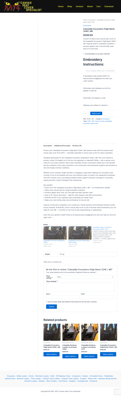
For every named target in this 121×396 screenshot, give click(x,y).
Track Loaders (36, 378)
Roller (52, 376)
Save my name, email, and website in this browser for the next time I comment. (72, 302)
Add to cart (96, 113)
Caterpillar (108, 121)
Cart (99, 6)
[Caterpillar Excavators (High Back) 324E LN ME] (80, 232)
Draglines (72, 381)
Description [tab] (47, 146)
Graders (85, 376)
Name (48, 294)
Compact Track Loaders (51, 378)
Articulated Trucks (96, 376)
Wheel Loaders (22, 376)
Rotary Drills (92, 378)
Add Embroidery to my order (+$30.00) (97, 54)
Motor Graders (51, 381)
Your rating (49, 277)
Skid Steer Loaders (42, 376)
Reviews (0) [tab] (77, 146)
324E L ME (90, 121)
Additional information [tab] (62, 146)
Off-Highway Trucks (63, 376)
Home (61, 6)
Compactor (93, 381)
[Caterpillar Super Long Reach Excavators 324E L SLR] (105, 234)
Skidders (42, 381)
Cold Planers (62, 381)
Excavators (92, 20)
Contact (79, 6)
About (90, 6)
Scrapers (83, 378)
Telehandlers (108, 376)
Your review (52, 281)
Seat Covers (94, 123)
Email (83, 294)
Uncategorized (82, 381)
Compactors (76, 376)
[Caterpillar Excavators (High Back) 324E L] (55, 232)
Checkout (108, 6)
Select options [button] (51, 354)
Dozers (31, 376)
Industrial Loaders (30, 381)
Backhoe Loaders (23, 378)
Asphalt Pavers (10, 378)
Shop (69, 6)
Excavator (86, 123)
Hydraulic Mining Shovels (107, 378)
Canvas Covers (100, 121)
